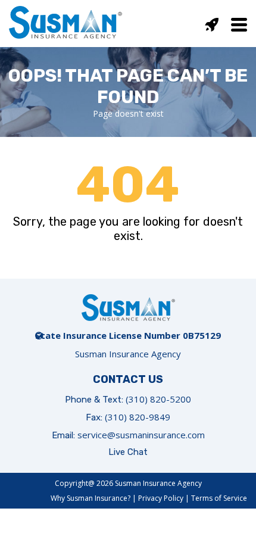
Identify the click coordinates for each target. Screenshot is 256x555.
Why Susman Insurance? (90, 498)
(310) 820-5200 (158, 399)
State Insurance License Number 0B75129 (128, 335)
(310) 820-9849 (137, 417)
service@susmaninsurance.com (141, 435)
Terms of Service (219, 498)
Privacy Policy (160, 498)
